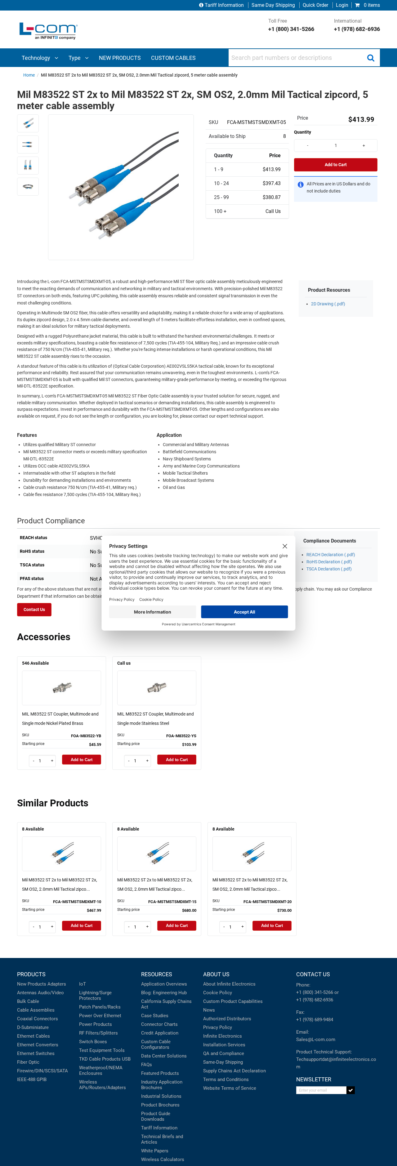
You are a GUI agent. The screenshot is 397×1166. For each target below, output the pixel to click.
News (209, 1010)
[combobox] (304, 57)
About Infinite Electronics (229, 984)
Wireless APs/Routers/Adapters (102, 1084)
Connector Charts (159, 1024)
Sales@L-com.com (315, 1039)
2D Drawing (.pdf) (328, 304)
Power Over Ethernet (100, 1015)
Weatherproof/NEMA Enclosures (101, 1070)
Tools (119, 1050)
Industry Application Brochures (161, 1084)
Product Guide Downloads (155, 1116)
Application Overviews (164, 984)
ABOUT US (216, 974)
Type (75, 58)
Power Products (95, 1024)
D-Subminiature (33, 1027)
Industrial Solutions (161, 1096)
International (357, 25)
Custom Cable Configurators (156, 1044)
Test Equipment (95, 1050)
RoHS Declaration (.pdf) (329, 562)
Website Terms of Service (229, 1088)
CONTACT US (313, 974)
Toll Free (291, 25)
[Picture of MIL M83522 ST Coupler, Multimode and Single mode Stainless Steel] (157, 679)
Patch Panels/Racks (100, 1007)
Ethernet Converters (37, 1045)
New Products (31, 984)
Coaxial (25, 1019)
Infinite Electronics (222, 1036)
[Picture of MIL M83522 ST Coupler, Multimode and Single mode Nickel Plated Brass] (62, 679)
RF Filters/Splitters (98, 1033)
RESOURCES (156, 974)
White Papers (154, 1151)
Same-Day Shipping (223, 1062)
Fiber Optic (28, 1062)
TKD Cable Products (100, 1059)
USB (126, 1059)
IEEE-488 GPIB (32, 1079)
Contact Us (34, 609)
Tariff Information (224, 5)
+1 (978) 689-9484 (314, 1019)
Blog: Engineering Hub (164, 992)
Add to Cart (336, 164)
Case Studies (154, 1015)
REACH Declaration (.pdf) (330, 554)
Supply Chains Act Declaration (234, 1071)
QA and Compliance (223, 1053)
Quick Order (315, 5)
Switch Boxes (93, 1041)
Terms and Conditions (226, 1079)
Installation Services (224, 1045)
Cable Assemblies (36, 1010)
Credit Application (159, 1033)
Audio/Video (51, 992)
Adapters (56, 984)
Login (342, 5)
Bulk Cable (28, 1001)
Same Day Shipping (273, 5)
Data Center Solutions (164, 1056)
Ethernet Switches (36, 1053)
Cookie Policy (217, 992)
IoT (82, 984)
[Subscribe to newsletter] (350, 1090)
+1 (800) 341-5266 (314, 992)
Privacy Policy (217, 1027)
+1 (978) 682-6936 (314, 1000)
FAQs (146, 1064)
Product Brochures (160, 1105)
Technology (36, 58)
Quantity (302, 132)
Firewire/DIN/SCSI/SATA (42, 1071)
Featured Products (160, 1073)
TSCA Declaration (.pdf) (329, 569)
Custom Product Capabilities (233, 1001)
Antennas (27, 992)
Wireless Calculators (162, 1159)
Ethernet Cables (33, 1036)
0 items (371, 5)
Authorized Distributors (227, 1019)
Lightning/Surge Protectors (95, 995)
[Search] (370, 57)
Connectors (46, 1019)
